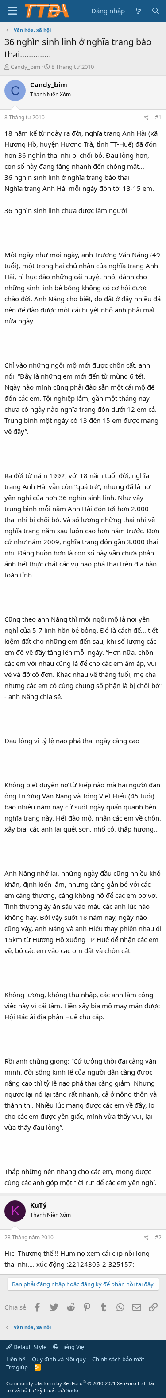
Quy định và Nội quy (59, 1359)
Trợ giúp (17, 1367)
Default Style (29, 1347)
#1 (158, 117)
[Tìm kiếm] (155, 11)
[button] (12, 11)
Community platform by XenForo (76, 1383)
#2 (158, 1237)
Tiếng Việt (72, 1347)
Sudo (72, 1390)
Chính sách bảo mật (118, 1359)
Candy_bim (25, 67)
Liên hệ (15, 1359)
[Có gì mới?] (138, 11)
